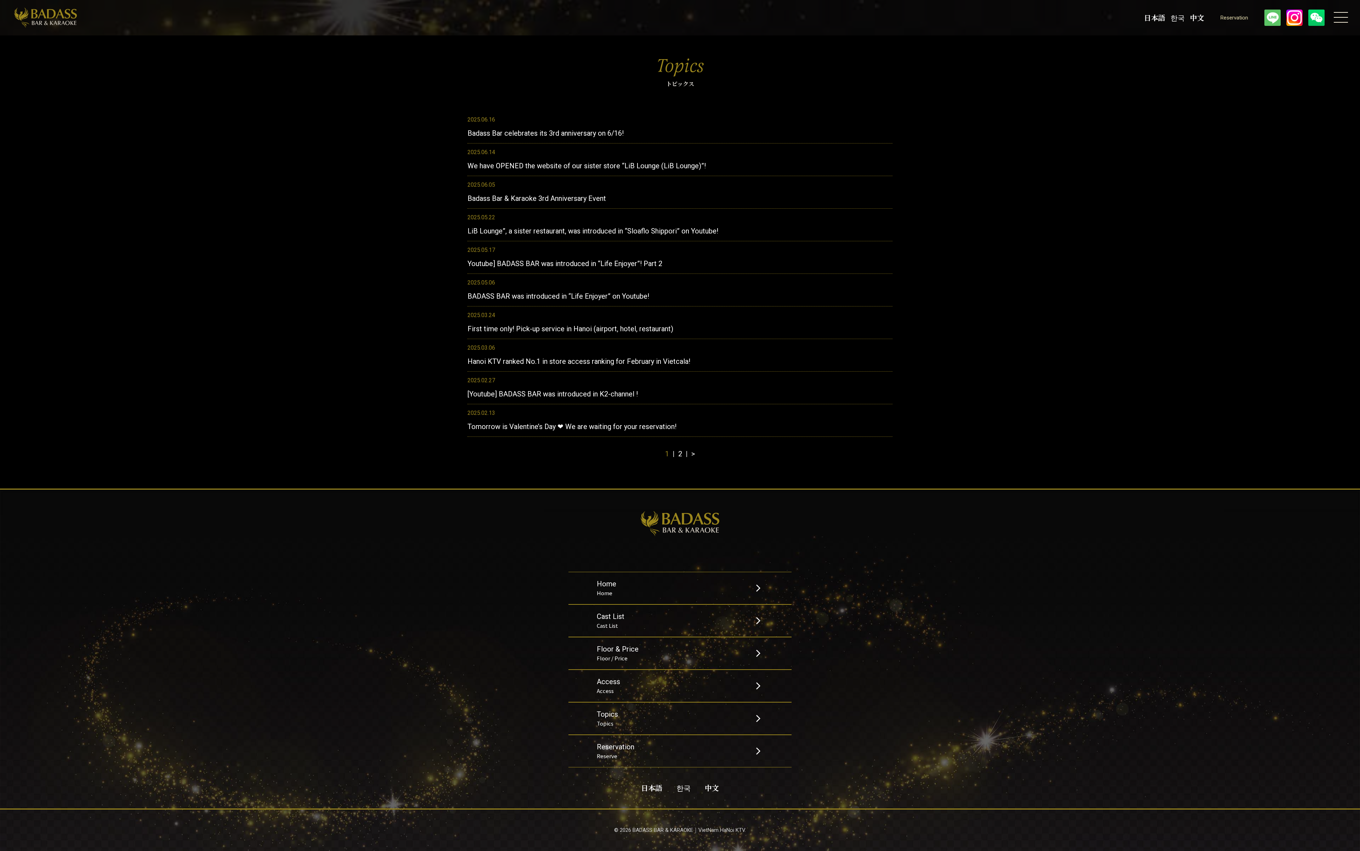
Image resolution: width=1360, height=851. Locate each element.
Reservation (1234, 18)
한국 (1178, 17)
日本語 (1154, 17)
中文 (1197, 17)
